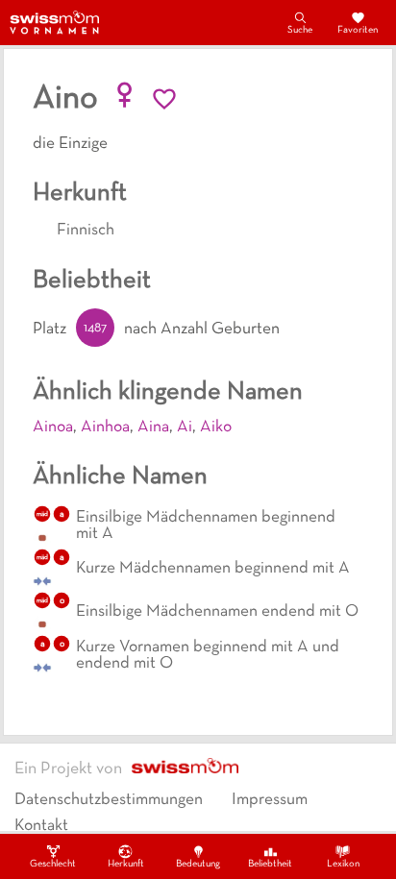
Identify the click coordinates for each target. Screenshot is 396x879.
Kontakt (41, 826)
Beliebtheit (270, 864)
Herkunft (126, 864)
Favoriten (357, 30)
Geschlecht (53, 864)
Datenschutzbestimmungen (108, 800)
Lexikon (343, 864)
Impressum (270, 800)
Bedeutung (198, 864)
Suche (299, 30)
